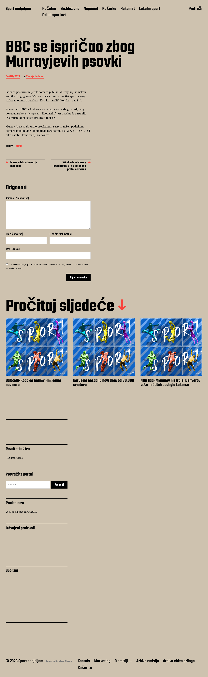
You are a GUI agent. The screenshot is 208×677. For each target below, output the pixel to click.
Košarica (85, 668)
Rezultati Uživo (14, 458)
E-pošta (61, 234)
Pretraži (195, 9)
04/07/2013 (13, 77)
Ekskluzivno (69, 9)
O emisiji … (123, 661)
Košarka (109, 9)
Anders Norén (64, 661)
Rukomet (128, 9)
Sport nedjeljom (18, 9)
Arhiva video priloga (179, 661)
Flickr (29, 511)
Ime (14, 234)
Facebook (21, 511)
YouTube (11, 511)
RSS (35, 511)
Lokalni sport (149, 9)
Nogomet (91, 9)
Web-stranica (13, 249)
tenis (19, 146)
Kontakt (84, 661)
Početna (49, 9)
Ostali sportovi (54, 15)
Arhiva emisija (147, 661)
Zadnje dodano (35, 77)
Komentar (17, 198)
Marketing (102, 661)
